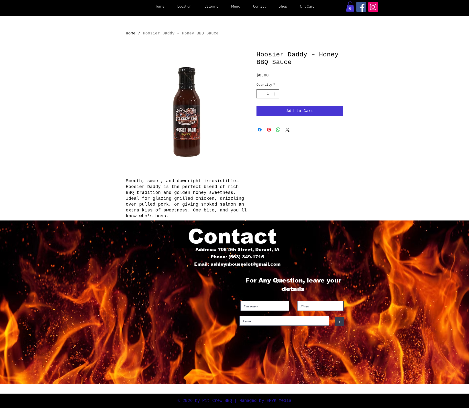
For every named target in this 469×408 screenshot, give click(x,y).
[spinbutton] (267, 94)
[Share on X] (287, 130)
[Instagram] (373, 7)
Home (131, 33)
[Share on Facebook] (260, 130)
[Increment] (275, 94)
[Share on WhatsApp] (278, 130)
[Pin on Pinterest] (269, 130)
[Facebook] (361, 7)
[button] (350, 6)
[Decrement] (260, 94)
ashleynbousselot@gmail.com (246, 264)
